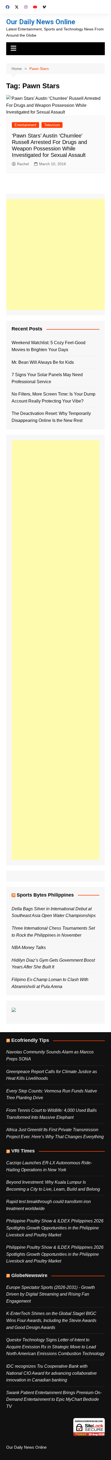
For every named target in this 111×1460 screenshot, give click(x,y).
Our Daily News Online (40, 22)
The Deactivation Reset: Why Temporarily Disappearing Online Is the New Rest (51, 417)
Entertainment (25, 125)
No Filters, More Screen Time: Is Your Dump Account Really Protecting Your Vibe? (53, 397)
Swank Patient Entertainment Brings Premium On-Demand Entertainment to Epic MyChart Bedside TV (54, 1399)
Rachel (23, 164)
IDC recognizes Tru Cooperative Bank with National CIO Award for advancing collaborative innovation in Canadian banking (51, 1373)
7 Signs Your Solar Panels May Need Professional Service (47, 378)
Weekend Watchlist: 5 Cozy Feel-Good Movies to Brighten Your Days (48, 346)
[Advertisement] (55, 254)
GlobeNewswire (29, 1275)
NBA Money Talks (29, 947)
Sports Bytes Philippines (45, 895)
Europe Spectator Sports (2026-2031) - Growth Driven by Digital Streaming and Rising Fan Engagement (50, 1294)
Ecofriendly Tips (30, 1040)
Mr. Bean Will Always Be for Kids (43, 362)
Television (52, 125)
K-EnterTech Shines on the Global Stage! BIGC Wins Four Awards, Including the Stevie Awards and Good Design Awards (51, 1320)
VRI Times (23, 1151)
